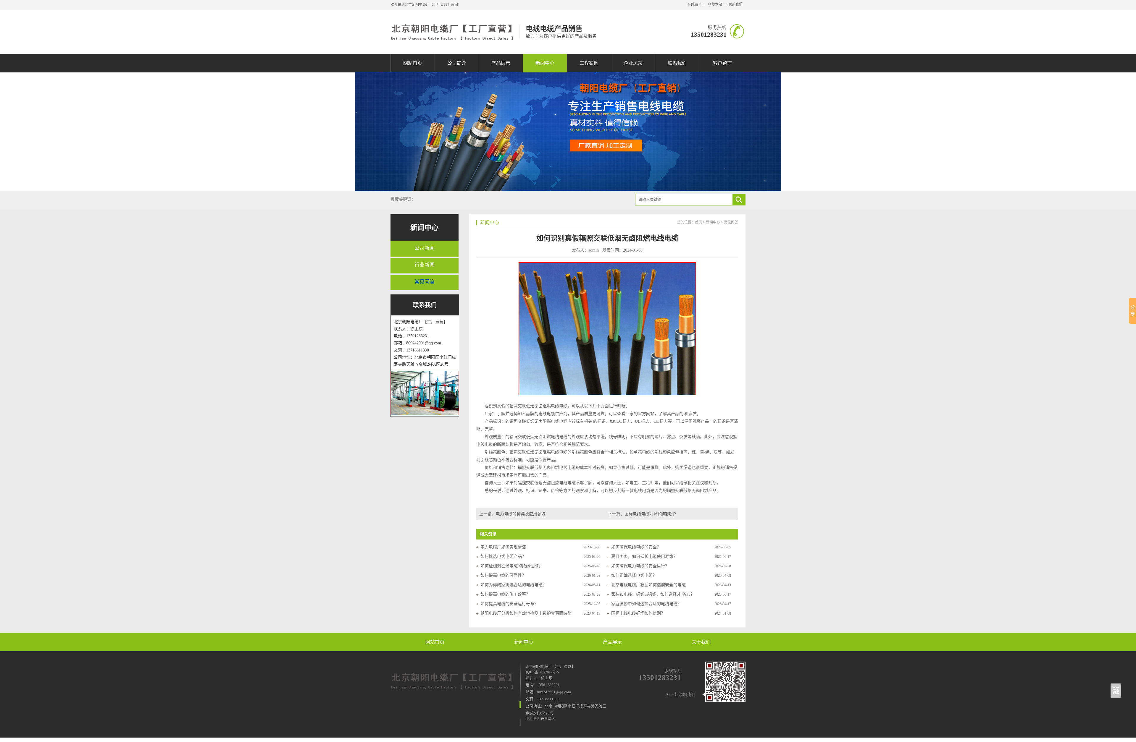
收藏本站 (715, 4)
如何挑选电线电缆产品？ (503, 556)
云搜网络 (547, 719)
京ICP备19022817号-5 (542, 672)
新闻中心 (544, 63)
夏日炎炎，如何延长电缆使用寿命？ (644, 556)
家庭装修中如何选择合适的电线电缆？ (646, 604)
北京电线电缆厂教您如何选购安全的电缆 (648, 585)
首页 (698, 222)
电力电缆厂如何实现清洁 (503, 547)
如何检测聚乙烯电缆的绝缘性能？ (511, 566)
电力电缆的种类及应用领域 (521, 514)
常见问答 (424, 282)
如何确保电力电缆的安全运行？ (640, 566)
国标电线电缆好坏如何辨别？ (651, 514)
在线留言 (695, 4)
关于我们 (701, 641)
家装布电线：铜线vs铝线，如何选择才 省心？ (653, 594)
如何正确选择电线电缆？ (634, 575)
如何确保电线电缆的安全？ (636, 547)
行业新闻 (424, 265)
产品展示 (500, 63)
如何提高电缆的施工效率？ (505, 594)
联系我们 (735, 4)
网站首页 (412, 63)
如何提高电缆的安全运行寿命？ (509, 604)
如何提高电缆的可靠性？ (503, 575)
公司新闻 (424, 248)
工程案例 (589, 63)
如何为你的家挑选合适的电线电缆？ (513, 585)
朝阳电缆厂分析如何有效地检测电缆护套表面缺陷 (526, 613)
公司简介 (456, 63)
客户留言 (722, 63)
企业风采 (633, 63)
